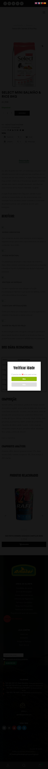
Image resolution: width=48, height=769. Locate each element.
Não (24, 384)
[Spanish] (44, 3)
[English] (36, 3)
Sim (24, 379)
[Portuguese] (42, 3)
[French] (39, 3)
